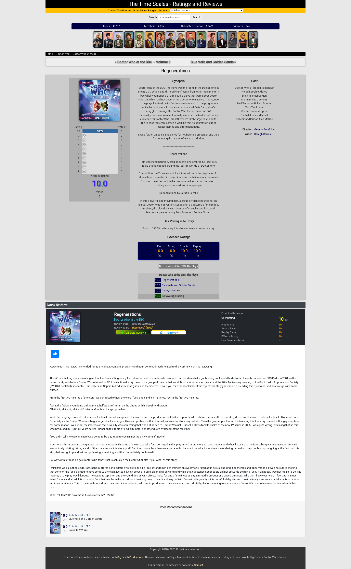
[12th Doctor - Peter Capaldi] (222, 39)
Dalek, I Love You (171, 290)
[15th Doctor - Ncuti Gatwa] (253, 39)
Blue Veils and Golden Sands (178, 285)
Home (49, 53)
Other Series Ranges (145, 10)
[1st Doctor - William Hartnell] (98, 39)
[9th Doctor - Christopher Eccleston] (191, 39)
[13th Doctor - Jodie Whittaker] (242, 39)
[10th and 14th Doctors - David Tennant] (201, 39)
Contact (198, 565)
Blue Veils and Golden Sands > (213, 62)
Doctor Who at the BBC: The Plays (178, 266)
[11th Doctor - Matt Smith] (211, 39)
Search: (153, 17)
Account (163, 10)
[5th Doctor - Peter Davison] (139, 39)
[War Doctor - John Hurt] (180, 39)
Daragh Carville (263, 134)
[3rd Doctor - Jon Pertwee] (118, 39)
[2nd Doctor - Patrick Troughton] (108, 39)
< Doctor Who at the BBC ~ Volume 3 (142, 62)
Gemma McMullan (264, 129)
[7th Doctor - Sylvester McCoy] (160, 39)
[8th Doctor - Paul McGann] (170, 39)
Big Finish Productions (130, 557)
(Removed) (142, 327)
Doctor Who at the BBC (86, 53)
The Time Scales (148, 4)
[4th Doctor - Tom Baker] (129, 39)
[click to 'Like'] (55, 354)
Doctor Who (63, 53)
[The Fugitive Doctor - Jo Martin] (232, 39)
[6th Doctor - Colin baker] (149, 39)
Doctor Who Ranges (119, 10)
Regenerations (170, 279)
